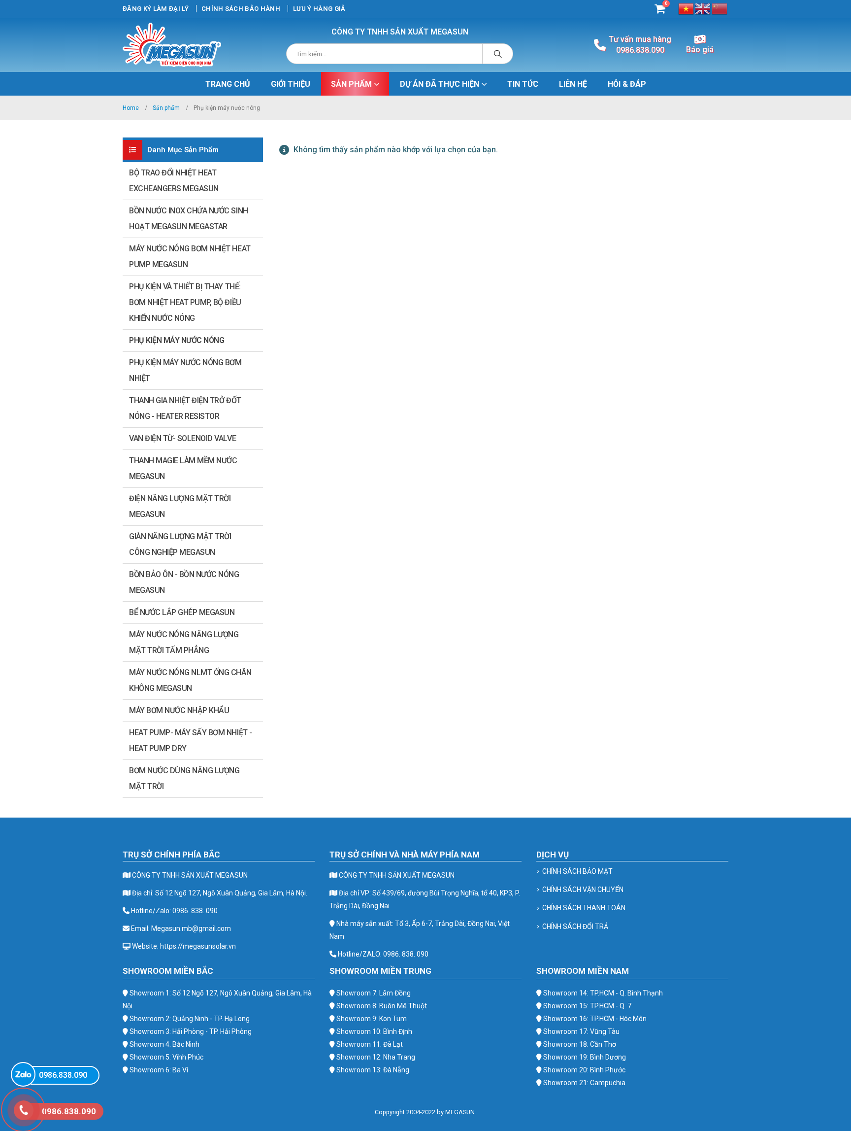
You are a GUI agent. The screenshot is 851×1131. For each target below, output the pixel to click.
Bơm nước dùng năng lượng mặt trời (184, 778)
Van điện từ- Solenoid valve (182, 438)
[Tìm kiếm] (498, 54)
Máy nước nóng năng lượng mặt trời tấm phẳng (183, 642)
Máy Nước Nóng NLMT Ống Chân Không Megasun (190, 680)
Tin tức (522, 84)
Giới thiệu (290, 84)
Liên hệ (573, 84)
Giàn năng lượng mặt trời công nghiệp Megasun (180, 544)
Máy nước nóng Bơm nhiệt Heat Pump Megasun (190, 256)
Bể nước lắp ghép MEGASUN (181, 612)
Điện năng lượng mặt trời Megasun (179, 506)
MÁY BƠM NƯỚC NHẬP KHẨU (179, 710)
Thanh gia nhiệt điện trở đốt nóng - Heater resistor (185, 408)
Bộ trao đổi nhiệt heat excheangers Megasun (174, 180)
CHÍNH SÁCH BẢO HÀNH (240, 8)
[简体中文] (720, 8)
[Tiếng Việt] (686, 8)
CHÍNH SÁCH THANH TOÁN (583, 908)
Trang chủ (227, 84)
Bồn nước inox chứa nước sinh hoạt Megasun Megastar (188, 218)
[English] (703, 8)
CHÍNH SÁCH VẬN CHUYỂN (582, 889)
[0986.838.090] (23, 1074)
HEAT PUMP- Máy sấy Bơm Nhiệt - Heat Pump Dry (190, 740)
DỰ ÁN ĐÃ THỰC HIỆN (439, 84)
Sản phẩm (351, 84)
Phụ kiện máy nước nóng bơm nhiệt (185, 370)
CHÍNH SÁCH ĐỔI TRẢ (575, 926)
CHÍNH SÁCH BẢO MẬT (577, 871)
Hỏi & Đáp (627, 84)
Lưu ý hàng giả (319, 8)
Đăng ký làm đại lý (156, 8)
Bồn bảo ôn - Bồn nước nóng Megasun (184, 582)
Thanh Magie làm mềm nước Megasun (183, 468)
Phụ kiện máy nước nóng (176, 340)
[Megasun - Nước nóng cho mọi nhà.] (172, 45)
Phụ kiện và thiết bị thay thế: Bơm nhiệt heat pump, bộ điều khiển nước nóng (185, 302)
